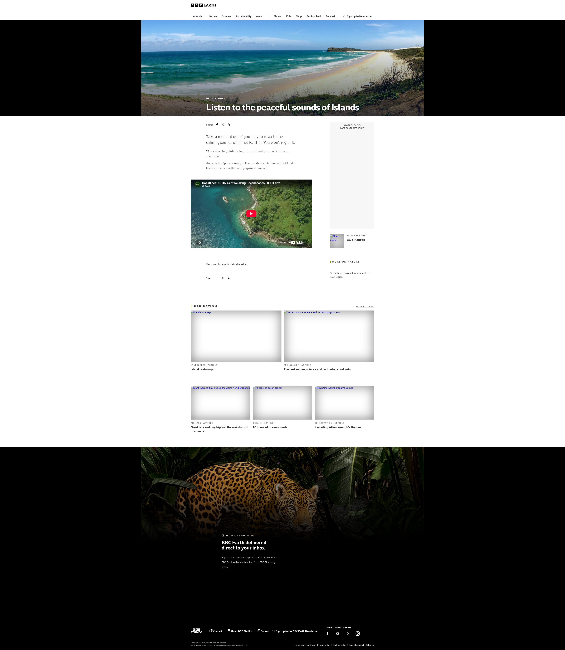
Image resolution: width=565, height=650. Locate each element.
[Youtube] (339, 633)
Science (226, 16)
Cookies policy (339, 645)
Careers (265, 631)
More (259, 16)
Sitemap (370, 645)
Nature (213, 16)
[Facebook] (329, 633)
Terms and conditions (304, 645)
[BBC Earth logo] (203, 6)
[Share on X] (223, 125)
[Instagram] (357, 633)
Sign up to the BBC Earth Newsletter (297, 631)
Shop (299, 16)
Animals (197, 16)
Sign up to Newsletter (359, 16)
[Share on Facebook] (217, 125)
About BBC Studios (241, 631)
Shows (277, 16)
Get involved (313, 16)
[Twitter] (348, 633)
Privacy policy (323, 645)
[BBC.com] (196, 631)
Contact (217, 631)
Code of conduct (356, 645)
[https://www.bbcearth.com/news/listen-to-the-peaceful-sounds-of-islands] (229, 125)
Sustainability (243, 16)
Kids (288, 16)
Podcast (330, 16)
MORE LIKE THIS (365, 307)
